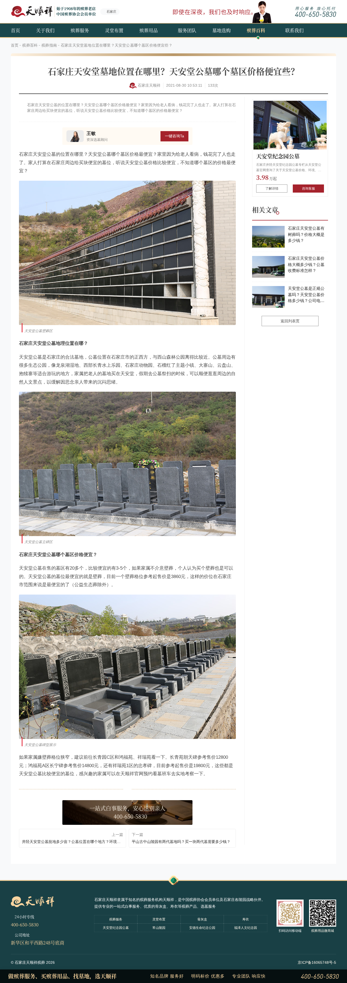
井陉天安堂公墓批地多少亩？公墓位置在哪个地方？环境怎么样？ (72, 841)
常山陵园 (158, 928)
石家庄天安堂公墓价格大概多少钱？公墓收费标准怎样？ (306, 264)
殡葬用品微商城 (322, 931)
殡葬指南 (49, 45)
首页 (15, 30)
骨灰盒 (202, 919)
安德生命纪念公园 (202, 928)
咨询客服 (308, 188)
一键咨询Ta (174, 136)
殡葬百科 (256, 30)
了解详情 (271, 188)
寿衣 (245, 919)
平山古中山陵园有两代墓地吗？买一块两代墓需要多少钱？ (181, 841)
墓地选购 (221, 30)
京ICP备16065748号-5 (317, 962)
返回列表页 (290, 321)
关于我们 (45, 30)
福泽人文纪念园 (245, 928)
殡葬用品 (148, 30)
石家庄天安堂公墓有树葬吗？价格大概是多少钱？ (306, 234)
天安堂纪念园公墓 (278, 156)
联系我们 (294, 30)
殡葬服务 (79, 30)
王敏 (91, 133)
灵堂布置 (114, 30)
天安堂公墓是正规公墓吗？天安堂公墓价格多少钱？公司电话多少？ (306, 295)
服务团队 (187, 30)
